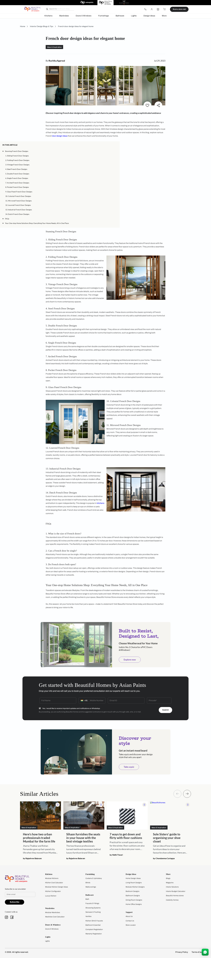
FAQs (7, 219)
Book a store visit (179, 9)
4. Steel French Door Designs (16, 169)
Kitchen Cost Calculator (54, 883)
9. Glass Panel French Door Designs (18, 192)
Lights (134, 16)
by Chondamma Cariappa (164, 858)
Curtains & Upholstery (93, 878)
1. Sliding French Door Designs (17, 156)
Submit (165, 710)
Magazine (170, 883)
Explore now (130, 659)
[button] (116, 145)
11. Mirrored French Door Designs (18, 201)
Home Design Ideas (133, 878)
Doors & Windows (83, 16)
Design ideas (149, 16)
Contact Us (130, 921)
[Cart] (164, 9)
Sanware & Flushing (93, 912)
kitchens (100, 503)
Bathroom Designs (133, 896)
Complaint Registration (94, 929)
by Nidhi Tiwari (116, 855)
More (164, 16)
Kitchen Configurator (53, 891)
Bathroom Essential (92, 925)
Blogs (168, 878)
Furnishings (103, 16)
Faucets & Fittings (92, 903)
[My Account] (151, 9)
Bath (87, 899)
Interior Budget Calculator (175, 891)
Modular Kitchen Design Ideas (56, 887)
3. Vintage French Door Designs (17, 165)
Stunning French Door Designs (16, 151)
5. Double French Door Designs (17, 174)
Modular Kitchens (51, 878)
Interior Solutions (172, 887)
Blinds (87, 883)
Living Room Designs (134, 883)
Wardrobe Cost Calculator (54, 917)
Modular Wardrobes (52, 912)
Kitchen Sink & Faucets (94, 921)
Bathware (120, 16)
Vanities (88, 916)
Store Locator (131, 925)
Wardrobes (64, 16)
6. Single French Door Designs (16, 178)
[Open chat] (205, 952)
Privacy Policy (181, 952)
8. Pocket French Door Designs (17, 187)
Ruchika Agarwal (57, 60)
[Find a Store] (158, 9)
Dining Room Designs (134, 900)
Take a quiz (129, 766)
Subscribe (14, 902)
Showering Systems (92, 908)
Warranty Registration (93, 934)
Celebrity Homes (172, 900)
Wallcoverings (90, 887)
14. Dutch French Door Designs (17, 214)
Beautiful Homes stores (175, 896)
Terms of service (199, 952)
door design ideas (59, 136)
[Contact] (145, 9)
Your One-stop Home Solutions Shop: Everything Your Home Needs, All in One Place (37, 223)
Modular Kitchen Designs (135, 887)
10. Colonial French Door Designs (18, 196)
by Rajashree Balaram (32, 858)
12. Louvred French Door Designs (18, 205)
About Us (129, 916)
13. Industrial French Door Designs (18, 210)
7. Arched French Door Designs (17, 183)
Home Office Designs (134, 904)
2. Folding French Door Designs (17, 160)
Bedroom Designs (132, 891)
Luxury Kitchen (50, 896)
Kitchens (48, 16)
